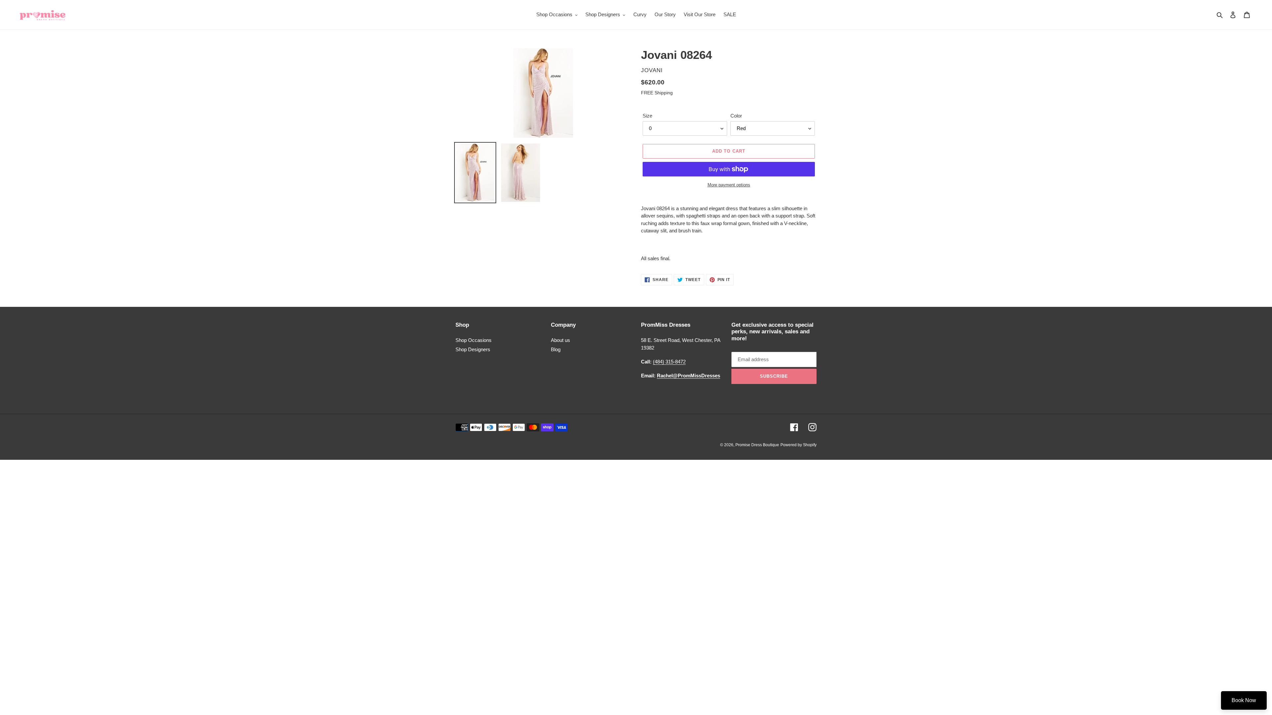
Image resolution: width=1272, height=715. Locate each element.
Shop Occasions (473, 340)
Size (647, 116)
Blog (555, 349)
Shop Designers (472, 349)
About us (560, 340)
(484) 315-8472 (669, 361)
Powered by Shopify (798, 445)
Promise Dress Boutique (757, 445)
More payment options (729, 184)
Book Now (1244, 700)
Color (736, 116)
